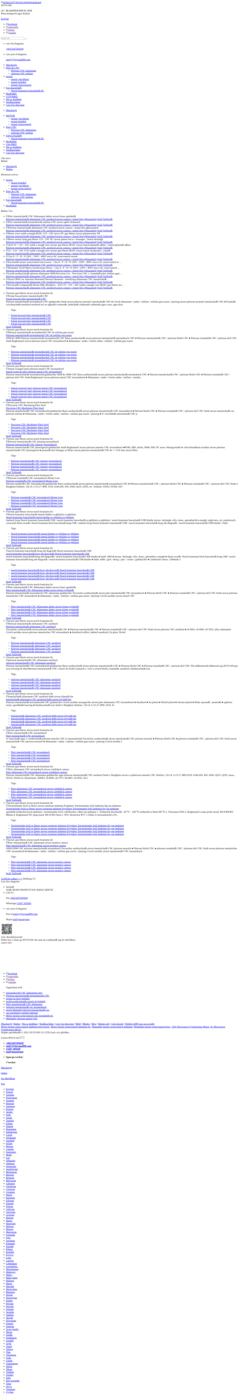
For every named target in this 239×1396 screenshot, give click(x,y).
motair (9, 76)
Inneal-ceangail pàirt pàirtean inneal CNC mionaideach (34, 371)
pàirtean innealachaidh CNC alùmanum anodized (31, 663)
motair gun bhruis (20, 79)
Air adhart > (13, 878)
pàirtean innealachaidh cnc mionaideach (26, 1007)
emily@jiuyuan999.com (18, 59)
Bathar (9, 169)
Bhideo (86, 1023)
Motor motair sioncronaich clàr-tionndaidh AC (29, 1015)
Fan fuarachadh (14, 87)
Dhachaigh (11, 65)
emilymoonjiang (21, 919)
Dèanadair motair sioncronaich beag (152, 1026)
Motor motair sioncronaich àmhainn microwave (25, 1026)
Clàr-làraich (117, 1023)
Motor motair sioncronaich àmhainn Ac (71, 1026)
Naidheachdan (13, 102)
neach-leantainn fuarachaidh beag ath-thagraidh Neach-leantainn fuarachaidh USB (47, 553)
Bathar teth (103, 1023)
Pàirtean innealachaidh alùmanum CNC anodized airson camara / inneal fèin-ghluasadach (51, 219)
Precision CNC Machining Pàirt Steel (25, 408)
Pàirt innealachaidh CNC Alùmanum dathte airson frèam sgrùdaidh (40, 590)
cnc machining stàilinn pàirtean (22, 1012)
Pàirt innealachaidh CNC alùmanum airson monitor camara (36, 845)
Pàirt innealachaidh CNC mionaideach (25, 735)
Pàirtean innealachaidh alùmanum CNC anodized (31, 626)
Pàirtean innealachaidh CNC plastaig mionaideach (31, 444)
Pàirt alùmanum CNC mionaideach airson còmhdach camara (36, 772)
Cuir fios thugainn (15, 105)
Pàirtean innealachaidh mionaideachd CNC (27, 995)
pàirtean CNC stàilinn (22, 73)
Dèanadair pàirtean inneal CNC (22, 1018)
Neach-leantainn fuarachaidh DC (27, 90)
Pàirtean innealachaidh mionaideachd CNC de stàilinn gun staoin (39, 335)
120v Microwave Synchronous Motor (190, 1026)
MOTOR (10, 115)
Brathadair (11, 93)
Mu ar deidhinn (14, 99)
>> (21, 878)
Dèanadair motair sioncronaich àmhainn (112, 1026)
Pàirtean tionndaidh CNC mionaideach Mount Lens (32, 480)
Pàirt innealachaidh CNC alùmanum (24, 1004)
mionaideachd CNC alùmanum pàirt (24, 992)
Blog (94, 1023)
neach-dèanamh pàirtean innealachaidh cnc (27, 1010)
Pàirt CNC (11, 127)
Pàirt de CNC (12, 67)
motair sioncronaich (21, 85)
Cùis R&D (11, 144)
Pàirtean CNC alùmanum (23, 70)
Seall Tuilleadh (105, 219)
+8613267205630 (15, 48)
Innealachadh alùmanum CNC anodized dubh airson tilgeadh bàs (38, 699)
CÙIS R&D (12, 96)
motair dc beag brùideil (18, 998)
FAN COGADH (14, 135)
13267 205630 (24, 903)
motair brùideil (18, 82)
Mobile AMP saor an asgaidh (139, 1023)
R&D (78, 1023)
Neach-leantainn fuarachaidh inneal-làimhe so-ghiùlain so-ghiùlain (40, 517)
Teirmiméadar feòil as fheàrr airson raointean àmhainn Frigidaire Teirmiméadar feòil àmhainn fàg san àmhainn (62, 808)
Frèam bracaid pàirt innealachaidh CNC (26, 298)
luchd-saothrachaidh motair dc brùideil (25, 1001)
